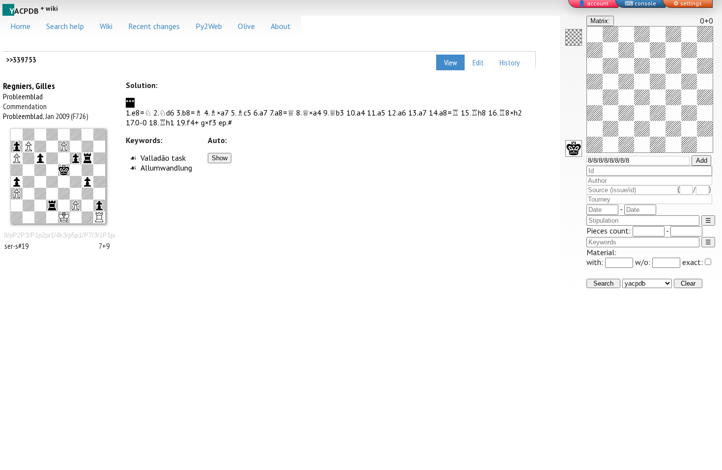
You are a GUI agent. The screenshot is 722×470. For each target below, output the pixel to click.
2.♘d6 (163, 113)
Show (219, 158)
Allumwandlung (166, 168)
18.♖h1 (161, 122)
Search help (65, 26)
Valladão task (163, 158)
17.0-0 (136, 122)
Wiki (106, 26)
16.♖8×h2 (505, 113)
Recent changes (154, 26)
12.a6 (397, 113)
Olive (246, 26)
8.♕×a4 (308, 113)
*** (130, 103)
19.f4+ (187, 122)
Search (603, 283)
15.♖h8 (473, 113)
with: (595, 262)
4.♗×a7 (216, 113)
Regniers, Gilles (29, 85)
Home (20, 26)
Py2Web (208, 26)
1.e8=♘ (138, 113)
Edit (478, 62)
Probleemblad (23, 96)
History (510, 62)
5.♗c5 (241, 113)
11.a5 (376, 113)
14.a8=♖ (444, 113)
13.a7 (417, 113)
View (450, 62)
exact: (692, 262)
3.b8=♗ (189, 113)
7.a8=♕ (282, 113)
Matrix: (600, 21)
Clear (688, 283)
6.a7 (260, 113)
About (281, 26)
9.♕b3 (333, 113)
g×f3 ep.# (216, 122)
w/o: (643, 262)
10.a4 (355, 113)
